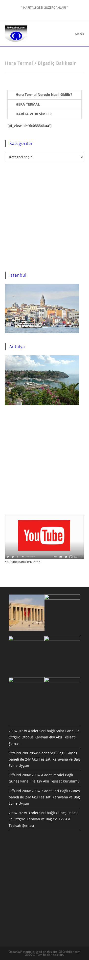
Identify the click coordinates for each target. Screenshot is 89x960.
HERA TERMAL (28, 104)
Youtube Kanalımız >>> (21, 561)
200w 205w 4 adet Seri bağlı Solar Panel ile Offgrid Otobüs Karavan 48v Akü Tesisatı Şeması (44, 737)
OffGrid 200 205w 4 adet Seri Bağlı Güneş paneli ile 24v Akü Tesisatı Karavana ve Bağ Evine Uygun (44, 759)
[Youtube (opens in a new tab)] (50, 12)
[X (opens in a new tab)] (40, 12)
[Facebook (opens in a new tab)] (45, 12)
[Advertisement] (44, 217)
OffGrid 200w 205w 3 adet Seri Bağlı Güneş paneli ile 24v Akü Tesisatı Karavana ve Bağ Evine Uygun (44, 797)
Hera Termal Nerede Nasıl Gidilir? (44, 94)
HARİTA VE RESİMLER (34, 114)
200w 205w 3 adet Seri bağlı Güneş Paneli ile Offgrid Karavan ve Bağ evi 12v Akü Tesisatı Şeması (43, 819)
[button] (44, 94)
